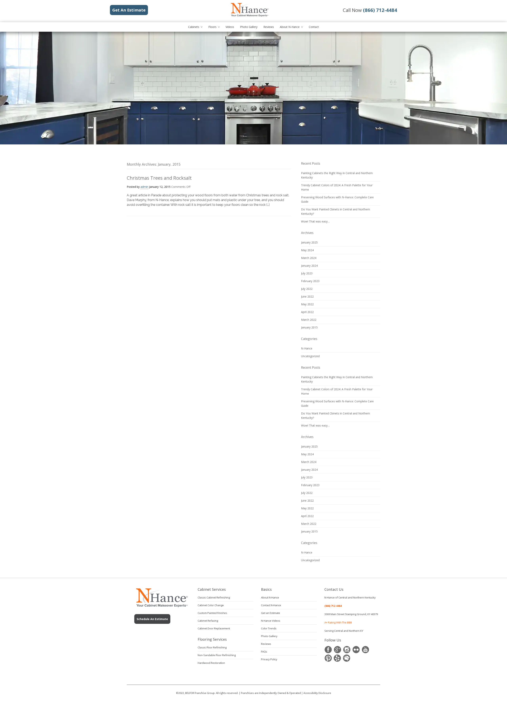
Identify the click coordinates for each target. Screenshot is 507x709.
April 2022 (307, 312)
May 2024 (307, 250)
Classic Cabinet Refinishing (214, 597)
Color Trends (268, 628)
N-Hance (306, 348)
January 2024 (309, 265)
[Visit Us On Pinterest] (328, 658)
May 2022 (307, 304)
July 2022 (307, 289)
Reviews (268, 27)
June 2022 (307, 296)
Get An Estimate (129, 10)
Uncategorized (310, 356)
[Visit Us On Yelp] (337, 658)
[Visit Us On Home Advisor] (346, 658)
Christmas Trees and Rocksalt (159, 178)
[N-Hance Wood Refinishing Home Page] (249, 16)
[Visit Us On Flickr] (356, 649)
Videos (230, 27)
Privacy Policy (269, 659)
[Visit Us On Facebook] (328, 649)
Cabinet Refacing (208, 620)
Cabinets (193, 27)
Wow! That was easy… (315, 221)
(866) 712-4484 (333, 606)
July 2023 (307, 273)
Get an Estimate (270, 613)
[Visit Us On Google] (337, 649)
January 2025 (309, 242)
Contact (314, 27)
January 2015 (309, 327)
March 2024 (308, 258)
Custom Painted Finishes (212, 613)
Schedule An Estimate (152, 619)
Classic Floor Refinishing (212, 647)
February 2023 (310, 281)
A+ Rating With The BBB (338, 622)
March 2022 (308, 320)
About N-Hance (290, 27)
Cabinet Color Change (211, 605)
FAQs (264, 651)
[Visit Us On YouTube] (365, 649)
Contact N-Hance (271, 605)
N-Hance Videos (270, 620)
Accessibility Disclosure (317, 693)
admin (144, 187)
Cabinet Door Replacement (214, 628)
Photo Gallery (248, 27)
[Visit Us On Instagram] (346, 649)
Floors (212, 27)
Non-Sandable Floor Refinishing (217, 655)
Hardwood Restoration (211, 663)
